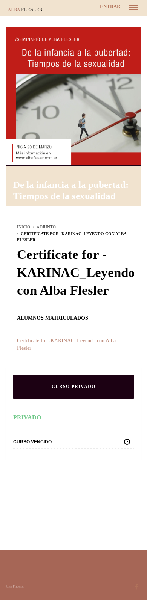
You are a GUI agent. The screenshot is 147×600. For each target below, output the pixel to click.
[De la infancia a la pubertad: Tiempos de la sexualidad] (73, 95)
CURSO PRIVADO (74, 386)
